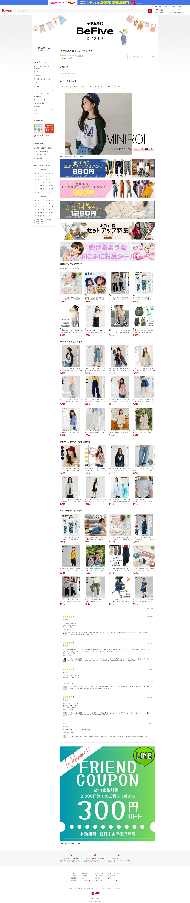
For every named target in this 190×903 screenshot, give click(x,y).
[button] (183, 7)
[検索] (150, 11)
